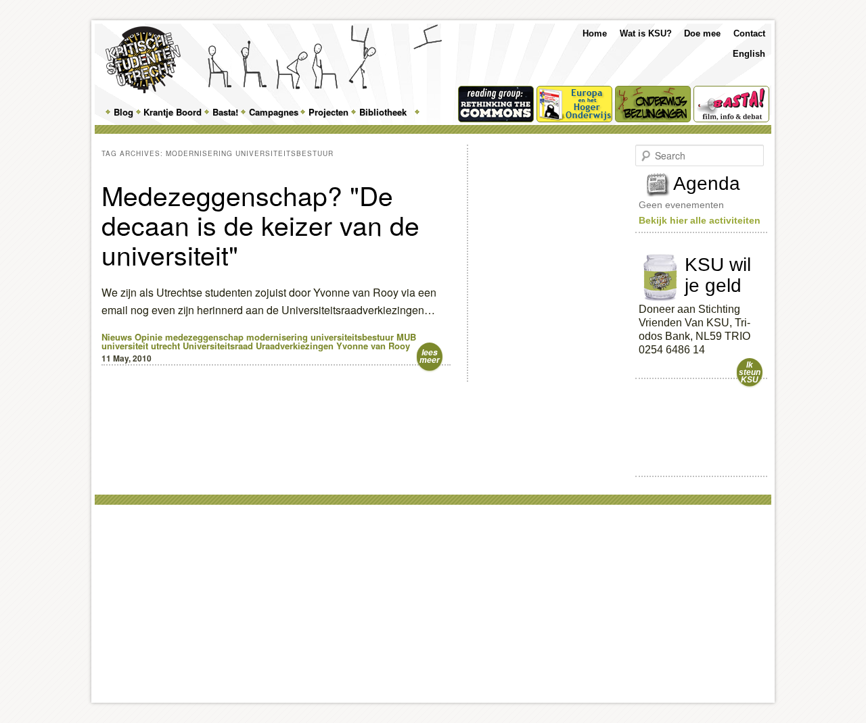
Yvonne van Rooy (373, 345)
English (749, 54)
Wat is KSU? (646, 33)
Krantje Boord (172, 111)
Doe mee (702, 33)
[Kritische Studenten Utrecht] (143, 60)
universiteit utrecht (140, 345)
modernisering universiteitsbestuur (320, 336)
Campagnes (273, 111)
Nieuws (116, 336)
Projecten (328, 111)
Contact (749, 33)
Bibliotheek (383, 111)
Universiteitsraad (218, 345)
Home (595, 33)
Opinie (148, 336)
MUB (406, 336)
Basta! (225, 111)
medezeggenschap (204, 336)
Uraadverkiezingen (295, 345)
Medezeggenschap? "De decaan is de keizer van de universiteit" (260, 224)
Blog (123, 111)
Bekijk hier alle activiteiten (699, 220)
